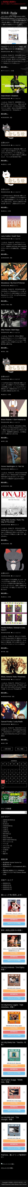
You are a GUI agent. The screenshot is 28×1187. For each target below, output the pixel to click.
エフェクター (6, 845)
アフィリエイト (6, 70)
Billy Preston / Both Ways (10, 330)
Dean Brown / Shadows (9, 96)
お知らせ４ (5, 142)
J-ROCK (5, 831)
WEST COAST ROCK (9, 839)
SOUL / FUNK (5, 304)
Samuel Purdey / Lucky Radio (12, 721)
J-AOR (4, 830)
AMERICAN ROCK (6, 696)
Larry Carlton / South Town (10, 236)
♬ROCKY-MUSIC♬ (8, 2)
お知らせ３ (5, 189)
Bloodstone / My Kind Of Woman (13, 283)
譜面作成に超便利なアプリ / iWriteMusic (13, 870)
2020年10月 (6, 889)
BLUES (5, 824)
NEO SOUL (6, 833)
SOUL (3, 351)
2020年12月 (6, 885)
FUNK (3, 651)
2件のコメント (14, 469)
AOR (3, 441)
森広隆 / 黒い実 (7, 864)
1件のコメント (14, 285)
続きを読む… (4, 67)
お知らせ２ (5, 376)
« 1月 (2, 788)
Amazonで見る (14, 915)
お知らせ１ (5, 573)
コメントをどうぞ (16, 51)
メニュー (24, 8)
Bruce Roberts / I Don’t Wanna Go (13, 419)
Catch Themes (23, 1184)
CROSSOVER (5, 117)
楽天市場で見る (14, 919)
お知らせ (4, 164)
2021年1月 (6, 883)
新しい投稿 (21, 749)
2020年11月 (6, 887)
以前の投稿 (7, 749)
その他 (12, 70)
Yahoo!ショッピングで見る (14, 923)
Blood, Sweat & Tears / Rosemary (13, 677)
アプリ (4, 843)
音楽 (11, 117)
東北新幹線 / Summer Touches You (12, 862)
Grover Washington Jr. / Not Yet (12, 466)
